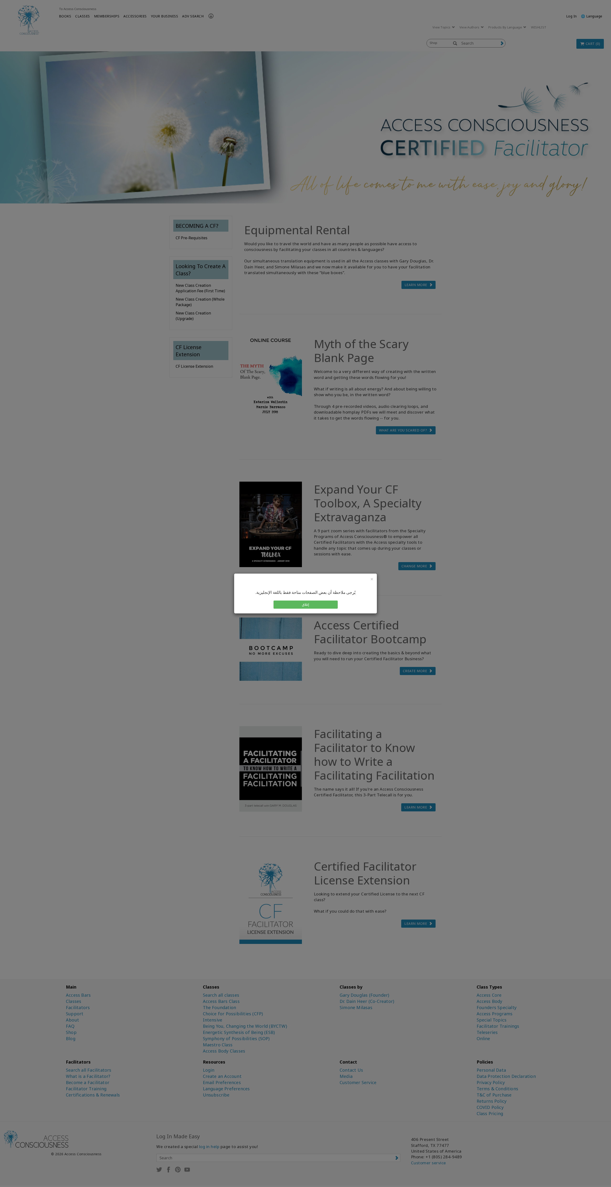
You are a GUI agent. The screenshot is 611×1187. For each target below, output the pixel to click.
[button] (306, 605)
